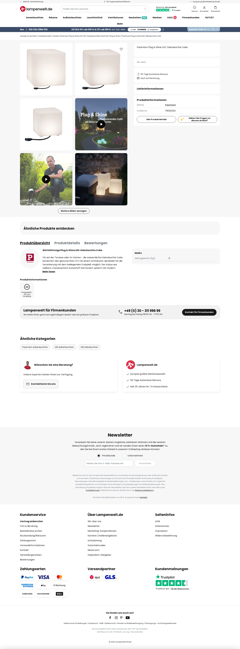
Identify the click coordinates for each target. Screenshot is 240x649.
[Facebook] (111, 618)
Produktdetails (67, 243)
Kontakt (24, 550)
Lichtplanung (95, 540)
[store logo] (36, 9)
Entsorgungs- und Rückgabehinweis (160, 623)
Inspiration (93, 555)
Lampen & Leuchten (28, 36)
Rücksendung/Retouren (33, 535)
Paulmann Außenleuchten (35, 347)
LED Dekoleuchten (89, 347)
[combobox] (104, 9)
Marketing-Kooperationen (102, 531)
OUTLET (209, 17)
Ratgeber (106, 555)
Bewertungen (96, 243)
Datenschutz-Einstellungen (75, 623)
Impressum (161, 531)
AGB (157, 521)
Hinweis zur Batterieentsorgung (130, 623)
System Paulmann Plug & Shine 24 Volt (69, 36)
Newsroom (93, 550)
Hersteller (143, 497)
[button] (46, 124)
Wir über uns (94, 521)
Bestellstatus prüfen (31, 531)
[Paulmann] (30, 258)
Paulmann (170, 105)
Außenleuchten (44, 36)
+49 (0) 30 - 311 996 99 (142, 310)
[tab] (35, 243)
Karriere (92, 535)
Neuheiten (137, 17)
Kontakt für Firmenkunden (199, 312)
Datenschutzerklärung (144, 490)
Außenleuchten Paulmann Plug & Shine (103, 36)
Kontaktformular (93, 490)
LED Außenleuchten (64, 347)
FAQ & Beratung (29, 526)
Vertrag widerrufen (31, 521)
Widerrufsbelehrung (166, 535)
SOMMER (144, 29)
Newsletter (94, 526)
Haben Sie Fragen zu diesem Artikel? (199, 119)
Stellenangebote (107, 535)
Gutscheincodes (96, 545)
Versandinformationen (32, 545)
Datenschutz (162, 526)
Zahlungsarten (28, 540)
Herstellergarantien (31, 555)
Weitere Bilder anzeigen (74, 211)
